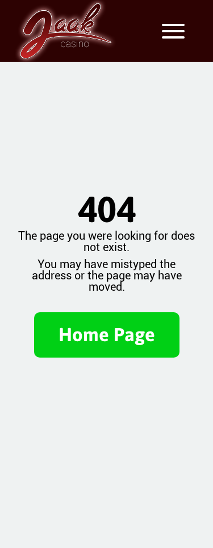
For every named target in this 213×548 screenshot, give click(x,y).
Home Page (107, 334)
